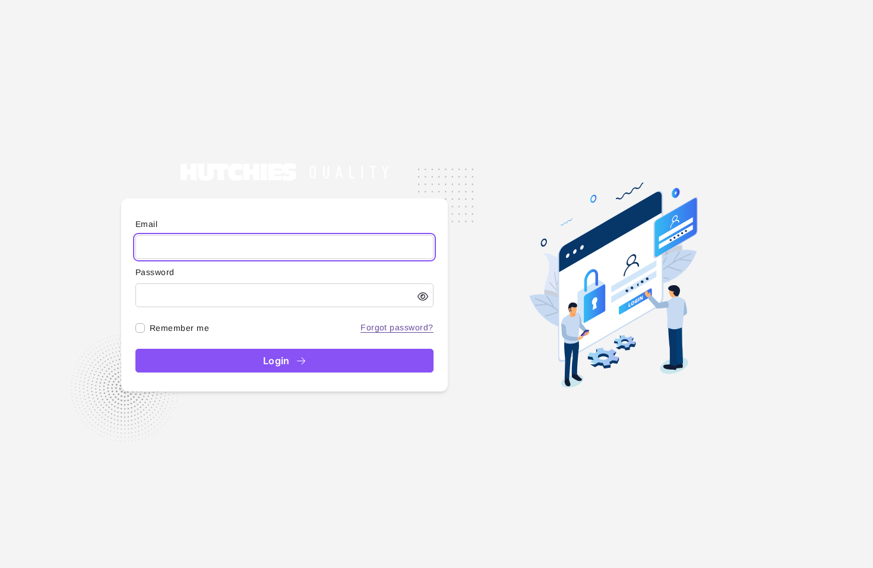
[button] (423, 296)
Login (278, 361)
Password (155, 272)
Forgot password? (397, 327)
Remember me (179, 328)
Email (146, 224)
